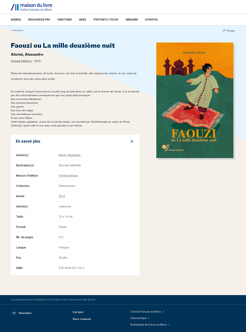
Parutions (18, 30)
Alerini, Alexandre (69, 155)
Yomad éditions (68, 175)
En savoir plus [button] (28, 141)
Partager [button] (230, 31)
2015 (62, 196)
